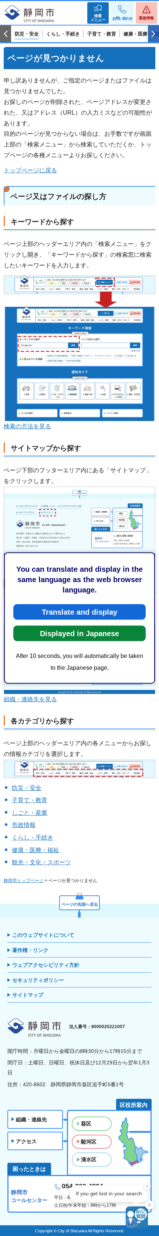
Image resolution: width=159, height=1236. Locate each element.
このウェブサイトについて (43, 935)
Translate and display (79, 612)
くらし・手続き (32, 837)
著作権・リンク (30, 950)
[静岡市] (29, 14)
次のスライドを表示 (153, 34)
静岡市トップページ (24, 880)
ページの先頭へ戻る (79, 904)
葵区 (86, 1124)
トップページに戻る (30, 170)
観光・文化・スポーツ (41, 862)
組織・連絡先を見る (30, 699)
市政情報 (23, 825)
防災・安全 (26, 788)
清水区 (89, 1159)
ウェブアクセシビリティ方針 (46, 965)
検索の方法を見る (27, 426)
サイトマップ (27, 995)
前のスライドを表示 (5, 34)
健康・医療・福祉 (35, 850)
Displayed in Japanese (79, 633)
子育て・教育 (29, 800)
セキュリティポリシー (38, 980)
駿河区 (89, 1142)
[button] (98, 13)
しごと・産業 (29, 813)
